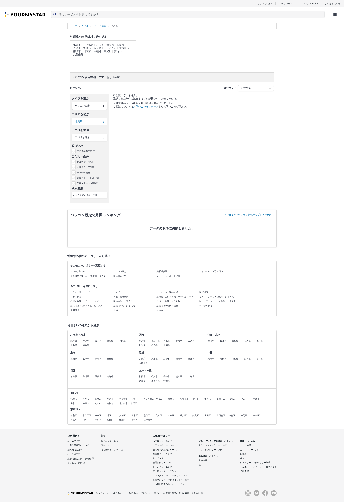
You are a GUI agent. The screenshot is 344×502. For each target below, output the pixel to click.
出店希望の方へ (311, 3)
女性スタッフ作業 (85, 167)
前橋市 (134, 399)
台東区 (134, 415)
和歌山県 (143, 363)
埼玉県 (166, 340)
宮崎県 (142, 381)
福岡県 (142, 376)
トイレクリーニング (162, 467)
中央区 (98, 415)
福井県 (259, 340)
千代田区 (87, 415)
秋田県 (122, 340)
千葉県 (179, 340)
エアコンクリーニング (163, 445)
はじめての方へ (265, 3)
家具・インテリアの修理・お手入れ (216, 297)
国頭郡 (87, 51)
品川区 (183, 415)
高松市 (110, 403)
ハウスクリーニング (80, 292)
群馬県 (154, 345)
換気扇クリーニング (162, 454)
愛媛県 (98, 376)
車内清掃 (203, 460)
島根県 (223, 358)
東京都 (142, 340)
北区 (85, 420)
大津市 (256, 399)
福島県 (86, 345)
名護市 (120, 45)
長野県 (223, 340)
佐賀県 (154, 376)
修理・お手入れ (247, 441)
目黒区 (195, 415)
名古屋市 (221, 399)
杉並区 (256, 415)
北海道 (73, 340)
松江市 (98, 403)
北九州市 (123, 403)
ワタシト (105, 445)
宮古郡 (118, 51)
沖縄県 (166, 381)
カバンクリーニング (249, 449)
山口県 (259, 358)
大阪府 (142, 358)
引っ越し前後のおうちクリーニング (170, 484)
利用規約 (133, 493)
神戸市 (86, 403)
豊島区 (73, 420)
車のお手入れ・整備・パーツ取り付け (174, 297)
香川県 (86, 376)
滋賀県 (179, 358)
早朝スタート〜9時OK (88, 183)
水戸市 (110, 399)
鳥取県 (211, 358)
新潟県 (211, 340)
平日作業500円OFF (86, 151)
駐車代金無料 (83, 172)
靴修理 (243, 454)
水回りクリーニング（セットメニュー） (172, 480)
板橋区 (110, 420)
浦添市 (110, 45)
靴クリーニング (247, 458)
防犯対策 (203, 292)
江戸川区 (148, 420)
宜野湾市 (88, 45)
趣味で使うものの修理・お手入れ (86, 305)
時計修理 (244, 471)
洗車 (201, 464)
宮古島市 (124, 48)
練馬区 (122, 420)
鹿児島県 (155, 381)
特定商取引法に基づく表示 (176, 493)
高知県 (110, 376)
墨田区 (147, 415)
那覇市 (77, 45)
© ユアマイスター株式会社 (109, 493)
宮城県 (110, 340)
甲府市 (207, 399)
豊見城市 (99, 48)
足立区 (159, 415)
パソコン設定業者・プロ (85, 195)
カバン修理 (245, 445)
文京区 (122, 415)
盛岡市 (86, 399)
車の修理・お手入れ (208, 456)
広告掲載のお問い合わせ (79, 458)
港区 (109, 415)
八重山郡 (78, 54)
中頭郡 (97, 51)
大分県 (191, 376)
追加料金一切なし (85, 162)
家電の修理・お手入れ (124, 305)
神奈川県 (155, 340)
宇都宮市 (123, 399)
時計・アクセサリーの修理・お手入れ (217, 301)
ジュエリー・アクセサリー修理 (255, 462)
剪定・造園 (75, 297)
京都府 (166, 358)
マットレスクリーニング (210, 449)
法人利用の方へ (74, 449)
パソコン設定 (119, 271)
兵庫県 (154, 358)
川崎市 (171, 399)
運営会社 (195, 493)
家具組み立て (119, 276)
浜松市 (232, 399)
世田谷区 (221, 415)
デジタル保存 (205, 305)
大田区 (207, 415)
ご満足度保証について (78, 445)
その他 (159, 310)
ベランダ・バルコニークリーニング (170, 475)
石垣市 (100, 45)
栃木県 (142, 345)
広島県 (247, 358)
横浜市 (159, 399)
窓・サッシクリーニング (164, 471)
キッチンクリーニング (163, 458)
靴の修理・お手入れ (123, 301)
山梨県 (166, 345)
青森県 (86, 340)
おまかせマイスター (110, 441)
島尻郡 (107, 51)
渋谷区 (232, 415)
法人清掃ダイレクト (111, 450)
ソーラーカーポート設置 (168, 276)
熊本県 (179, 376)
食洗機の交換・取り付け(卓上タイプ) (88, 276)
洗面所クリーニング (162, 462)
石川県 (247, 340)
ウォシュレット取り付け (211, 271)
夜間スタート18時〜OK (88, 178)
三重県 (110, 358)
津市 (243, 399)
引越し (116, 310)
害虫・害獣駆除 (120, 297)
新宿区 (73, 415)
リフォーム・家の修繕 (167, 292)
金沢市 (195, 399)
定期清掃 (74, 310)
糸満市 (77, 48)
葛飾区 (134, 420)
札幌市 (73, 399)
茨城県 (191, 340)
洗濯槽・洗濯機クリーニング (167, 449)
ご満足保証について (288, 3)
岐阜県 (86, 358)
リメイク (117, 292)
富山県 (235, 340)
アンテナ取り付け (79, 271)
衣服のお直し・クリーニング (84, 301)
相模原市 (184, 399)
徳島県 (73, 376)
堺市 (72, 403)
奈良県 (191, 358)
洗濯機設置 (161, 271)
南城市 (77, 51)
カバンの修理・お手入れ (168, 301)
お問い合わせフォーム (145, 106)
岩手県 (98, 340)
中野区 (244, 415)
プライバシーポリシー (150, 493)
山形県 (73, 345)
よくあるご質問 (332, 3)
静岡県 (98, 358)
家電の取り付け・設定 (167, 305)
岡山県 (235, 358)
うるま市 (111, 48)
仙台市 (98, 399)
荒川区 (98, 420)
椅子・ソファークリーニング (212, 445)
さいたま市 (149, 399)
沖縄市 (87, 48)
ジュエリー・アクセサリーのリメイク (258, 467)
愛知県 (73, 358)
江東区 (171, 415)
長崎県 (166, 376)
